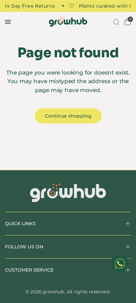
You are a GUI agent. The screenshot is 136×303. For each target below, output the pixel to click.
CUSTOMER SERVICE (29, 270)
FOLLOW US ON (24, 247)
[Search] (115, 22)
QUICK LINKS (20, 224)
